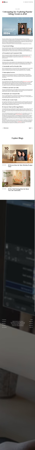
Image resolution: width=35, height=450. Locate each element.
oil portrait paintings (19, 114)
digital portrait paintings (26, 81)
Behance (4, 323)
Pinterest (4, 321)
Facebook (4, 319)
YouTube (4, 325)
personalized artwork (26, 56)
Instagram (4, 327)
